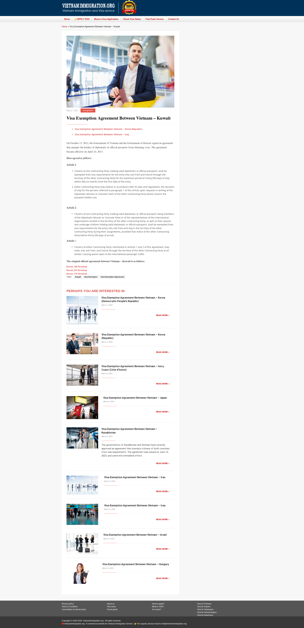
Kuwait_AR (72, 266)
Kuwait (78, 277)
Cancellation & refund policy (74, 609)
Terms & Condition (70, 607)
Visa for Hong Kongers (207, 612)
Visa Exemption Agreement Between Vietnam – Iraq (101, 134)
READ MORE (162, 315)
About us (110, 604)
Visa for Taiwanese (205, 609)
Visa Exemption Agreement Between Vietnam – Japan (135, 397)
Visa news (111, 607)
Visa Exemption (90, 277)
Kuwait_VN (72, 273)
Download (82, 266)
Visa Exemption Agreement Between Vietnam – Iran (134, 477)
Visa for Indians (203, 607)
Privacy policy (68, 604)
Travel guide (112, 609)
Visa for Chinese (204, 604)
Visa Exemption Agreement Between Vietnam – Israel (135, 534)
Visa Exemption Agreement (112, 277)
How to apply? (158, 604)
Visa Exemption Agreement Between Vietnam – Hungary (135, 564)
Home (64, 26)
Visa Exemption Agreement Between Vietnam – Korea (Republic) (108, 129)
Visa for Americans (205, 615)
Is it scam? (156, 609)
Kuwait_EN (72, 270)
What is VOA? (158, 607)
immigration (87, 110)
